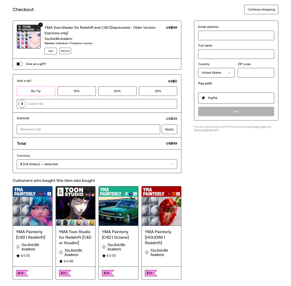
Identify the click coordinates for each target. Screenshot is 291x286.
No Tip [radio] (36, 91)
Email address (208, 27)
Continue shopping (261, 9)
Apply (169, 129)
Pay (236, 111)
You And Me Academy (58, 38)
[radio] (236, 98)
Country (204, 64)
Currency (23, 155)
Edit (50, 51)
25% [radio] (158, 91)
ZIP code (244, 64)
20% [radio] (117, 91)
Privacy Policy (259, 126)
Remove (65, 51)
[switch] (19, 64)
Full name (205, 45)
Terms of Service (203, 130)
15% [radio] (77, 91)
